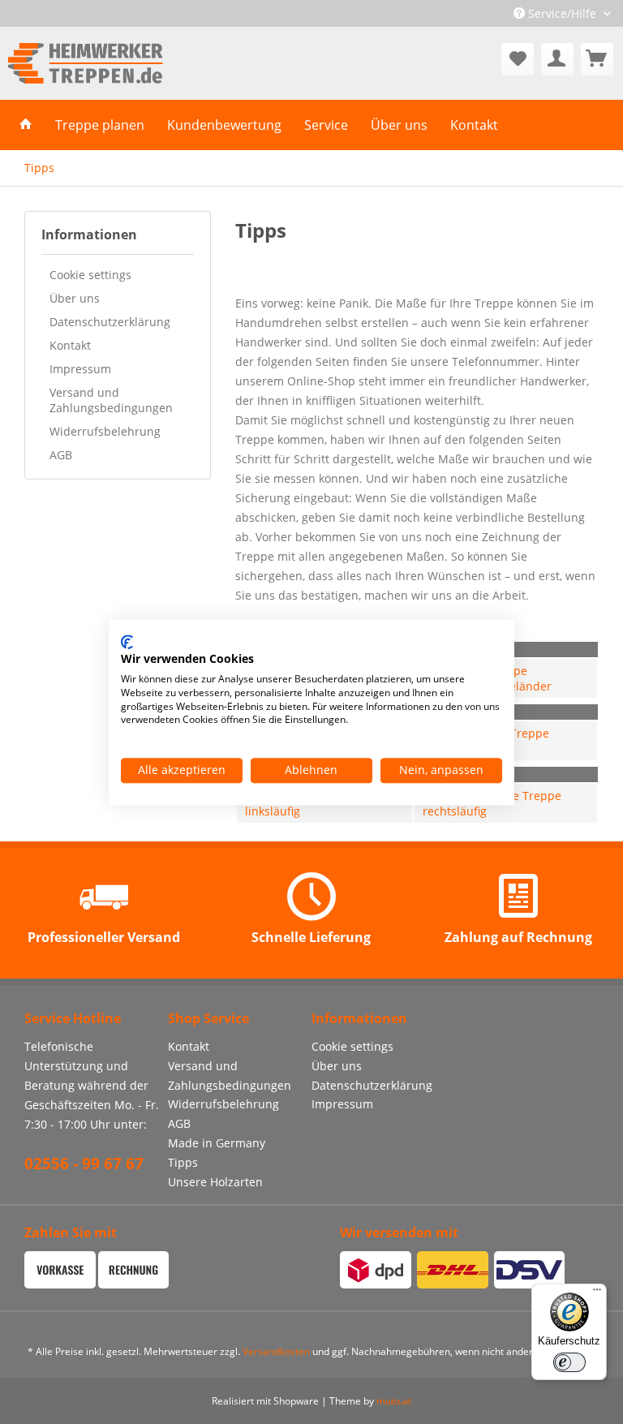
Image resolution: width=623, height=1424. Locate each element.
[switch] (569, 1362)
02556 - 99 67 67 (84, 1163)
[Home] (26, 125)
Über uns (74, 298)
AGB (60, 454)
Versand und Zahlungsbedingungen (111, 400)
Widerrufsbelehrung (105, 431)
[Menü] (597, 1293)
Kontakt (70, 345)
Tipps (183, 1162)
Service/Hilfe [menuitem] (562, 13)
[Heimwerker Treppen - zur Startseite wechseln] (85, 63)
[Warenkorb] (597, 59)
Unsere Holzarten (215, 1182)
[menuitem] (517, 59)
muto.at (393, 1401)
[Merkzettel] (517, 59)
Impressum (80, 368)
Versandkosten (276, 1351)
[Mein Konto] (557, 59)
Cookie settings (90, 274)
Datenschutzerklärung (109, 321)
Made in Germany (216, 1143)
